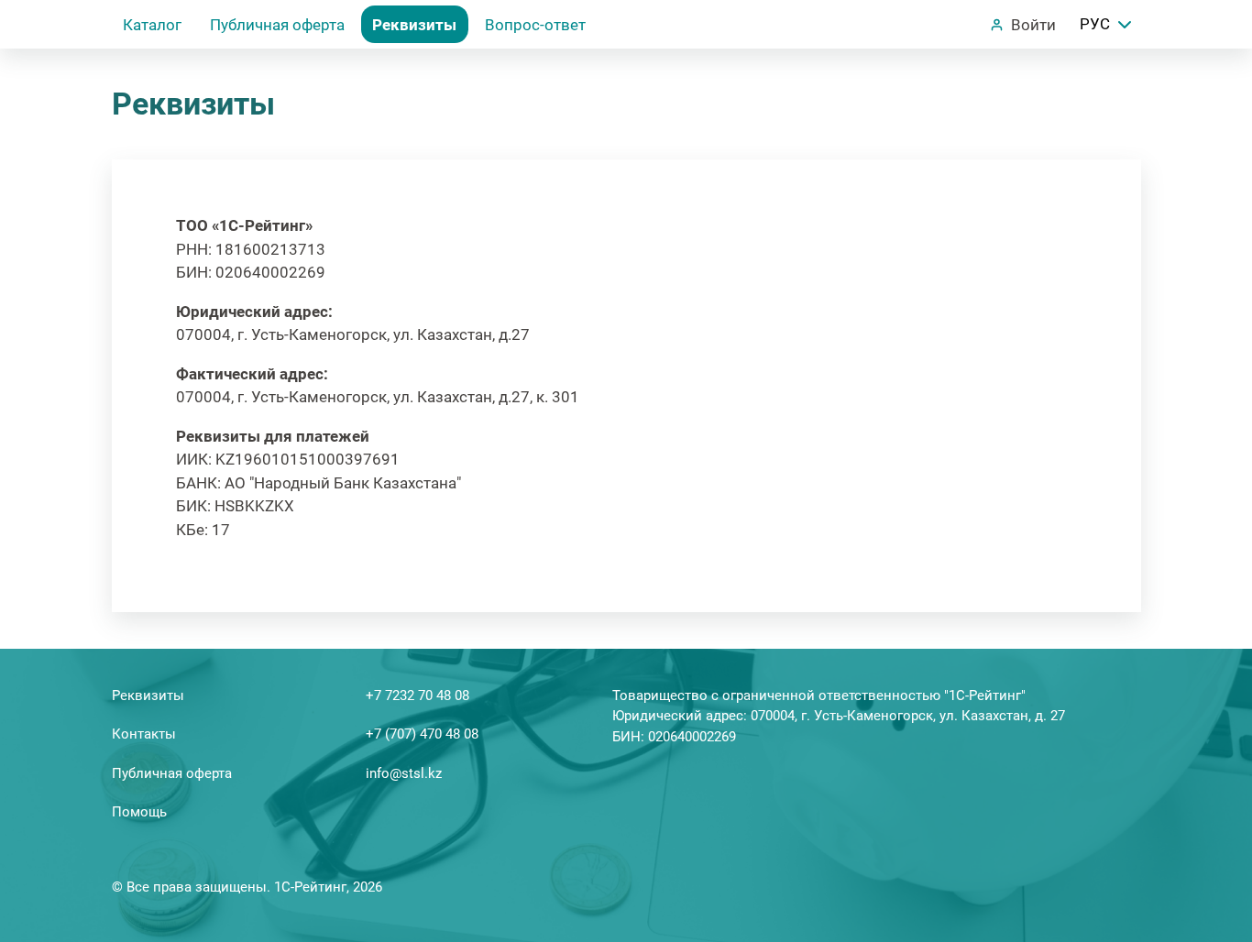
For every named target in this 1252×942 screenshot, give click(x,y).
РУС (1095, 24)
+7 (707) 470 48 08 (422, 734)
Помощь (139, 812)
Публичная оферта (277, 25)
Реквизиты (414, 25)
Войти (1033, 25)
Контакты (144, 734)
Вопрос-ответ (535, 25)
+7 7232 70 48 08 (417, 695)
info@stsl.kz (404, 773)
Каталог (152, 25)
